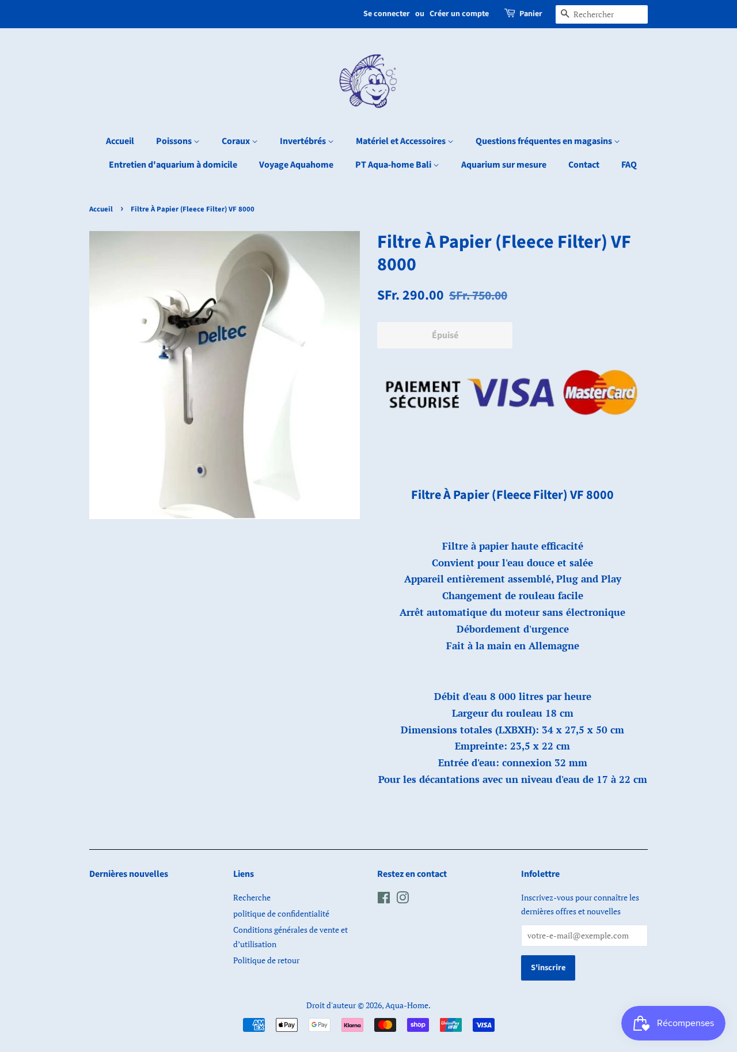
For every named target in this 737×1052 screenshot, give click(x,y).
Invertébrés (304, 141)
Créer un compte (459, 14)
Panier (530, 14)
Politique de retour (266, 960)
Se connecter (386, 14)
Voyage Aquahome (296, 164)
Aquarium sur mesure (503, 164)
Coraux (237, 141)
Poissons (174, 141)
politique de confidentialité (281, 913)
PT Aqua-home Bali (394, 164)
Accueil (120, 141)
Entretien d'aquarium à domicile (173, 164)
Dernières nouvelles (128, 874)
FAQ (629, 164)
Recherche (252, 897)
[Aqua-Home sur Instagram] (402, 899)
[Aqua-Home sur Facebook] (383, 899)
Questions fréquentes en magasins (545, 141)
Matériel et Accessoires (401, 141)
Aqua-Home (406, 1005)
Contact (583, 164)
